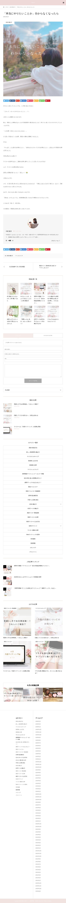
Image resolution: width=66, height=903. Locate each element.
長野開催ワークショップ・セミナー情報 (33, 473)
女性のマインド (33, 526)
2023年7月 (38, 805)
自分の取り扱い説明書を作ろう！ (33, 478)
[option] (13, 695)
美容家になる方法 (33, 460)
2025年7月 (38, 743)
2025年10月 (38, 734)
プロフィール (55, 240)
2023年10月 (38, 799)
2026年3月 (38, 721)
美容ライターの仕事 (33, 517)
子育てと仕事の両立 (33, 500)
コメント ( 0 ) (18, 335)
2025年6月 (38, 745)
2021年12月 (38, 850)
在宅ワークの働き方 (33, 508)
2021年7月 (38, 864)
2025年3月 (38, 753)
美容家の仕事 (33, 465)
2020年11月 (38, 885)
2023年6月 (38, 807)
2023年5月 (38, 810)
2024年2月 (38, 788)
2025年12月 (38, 729)
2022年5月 (38, 837)
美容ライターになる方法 (33, 521)
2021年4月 (38, 872)
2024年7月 (38, 775)
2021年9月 (38, 859)
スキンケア (33, 547)
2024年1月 (38, 791)
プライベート (33, 552)
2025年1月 (38, 759)
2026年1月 (38, 726)
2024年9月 (38, 770)
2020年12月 (38, 883)
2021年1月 (38, 880)
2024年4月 (38, 783)
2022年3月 (38, 842)
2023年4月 (38, 813)
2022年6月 (38, 834)
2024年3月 (38, 786)
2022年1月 (38, 848)
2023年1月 (38, 821)
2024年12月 (38, 761)
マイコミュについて (33, 469)
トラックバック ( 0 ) (48, 335)
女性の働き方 (10, 255)
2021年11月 (38, 853)
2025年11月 (38, 732)
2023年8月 (38, 802)
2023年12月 (38, 794)
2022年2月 (38, 845)
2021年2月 (38, 877)
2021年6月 (38, 867)
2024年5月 (38, 780)
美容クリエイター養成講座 (33, 491)
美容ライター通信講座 (33, 512)
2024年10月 (38, 767)
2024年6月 (38, 778)
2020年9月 (38, 891)
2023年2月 (38, 818)
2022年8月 (38, 832)
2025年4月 (38, 751)
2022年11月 (38, 823)
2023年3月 (38, 815)
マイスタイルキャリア (33, 456)
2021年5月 (38, 869)
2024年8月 (38, 772)
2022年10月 (38, 826)
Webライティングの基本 (33, 534)
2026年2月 (38, 724)
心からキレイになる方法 (21, 757)
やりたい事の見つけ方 (21, 760)
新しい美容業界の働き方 (33, 452)
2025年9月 (38, 737)
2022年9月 (38, 829)
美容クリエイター (33, 486)
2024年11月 (38, 764)
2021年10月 (38, 856)
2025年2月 (38, 756)
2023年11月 (38, 796)
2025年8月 (38, 740)
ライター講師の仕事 (33, 530)
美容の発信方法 (33, 447)
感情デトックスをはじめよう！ (33, 482)
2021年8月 (38, 861)
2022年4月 (38, 840)
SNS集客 (33, 539)
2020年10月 (38, 888)
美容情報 (33, 543)
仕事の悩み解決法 (33, 495)
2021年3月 (38, 875)
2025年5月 (38, 748)
